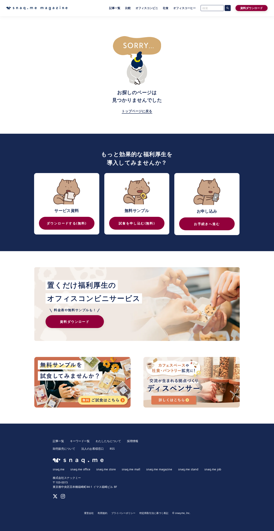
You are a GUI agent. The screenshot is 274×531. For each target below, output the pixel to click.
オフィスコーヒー (184, 8)
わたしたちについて (108, 441)
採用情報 (132, 441)
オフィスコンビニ (147, 8)
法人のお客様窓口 (92, 448)
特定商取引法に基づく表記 (153, 513)
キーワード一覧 (80, 441)
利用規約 (102, 513)
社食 (165, 8)
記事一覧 (114, 8)
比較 (128, 8)
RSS (112, 448)
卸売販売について (64, 448)
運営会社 (89, 513)
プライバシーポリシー (123, 513)
